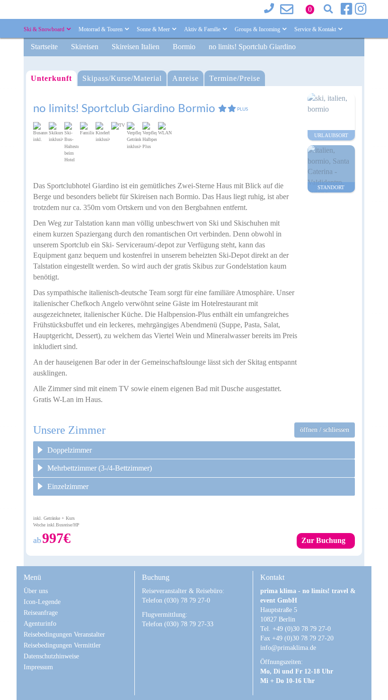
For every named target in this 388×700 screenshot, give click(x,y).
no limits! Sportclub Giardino (252, 47)
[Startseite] (78, 6)
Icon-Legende (42, 601)
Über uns (36, 591)
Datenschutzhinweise (51, 656)
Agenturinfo (40, 623)
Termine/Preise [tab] (234, 78)
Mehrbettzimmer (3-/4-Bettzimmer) (99, 468)
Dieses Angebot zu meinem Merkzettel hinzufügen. (300, 100)
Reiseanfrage (41, 612)
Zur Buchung (323, 540)
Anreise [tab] (185, 78)
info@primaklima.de (288, 9)
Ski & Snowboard (45, 29)
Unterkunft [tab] (51, 78)
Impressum (38, 667)
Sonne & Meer (154, 29)
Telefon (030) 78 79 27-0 (176, 600)
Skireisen (84, 47)
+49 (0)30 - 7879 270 (272, 9)
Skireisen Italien (135, 47)
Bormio (184, 47)
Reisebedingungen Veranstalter (64, 634)
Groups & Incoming (258, 29)
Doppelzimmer (69, 450)
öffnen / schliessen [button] (324, 429)
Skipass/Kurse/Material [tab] (122, 78)
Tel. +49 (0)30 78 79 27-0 (295, 628)
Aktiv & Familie (203, 29)
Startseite (44, 47)
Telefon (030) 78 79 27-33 (177, 624)
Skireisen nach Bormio (164, 196)
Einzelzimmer (67, 486)
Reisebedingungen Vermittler (62, 645)
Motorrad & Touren (101, 29)
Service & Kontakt (315, 29)
